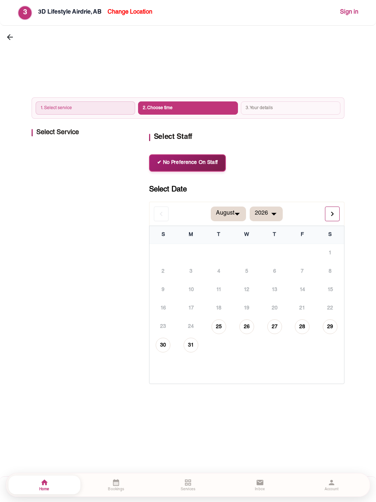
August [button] (225, 213)
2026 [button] (261, 213)
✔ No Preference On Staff (187, 162)
